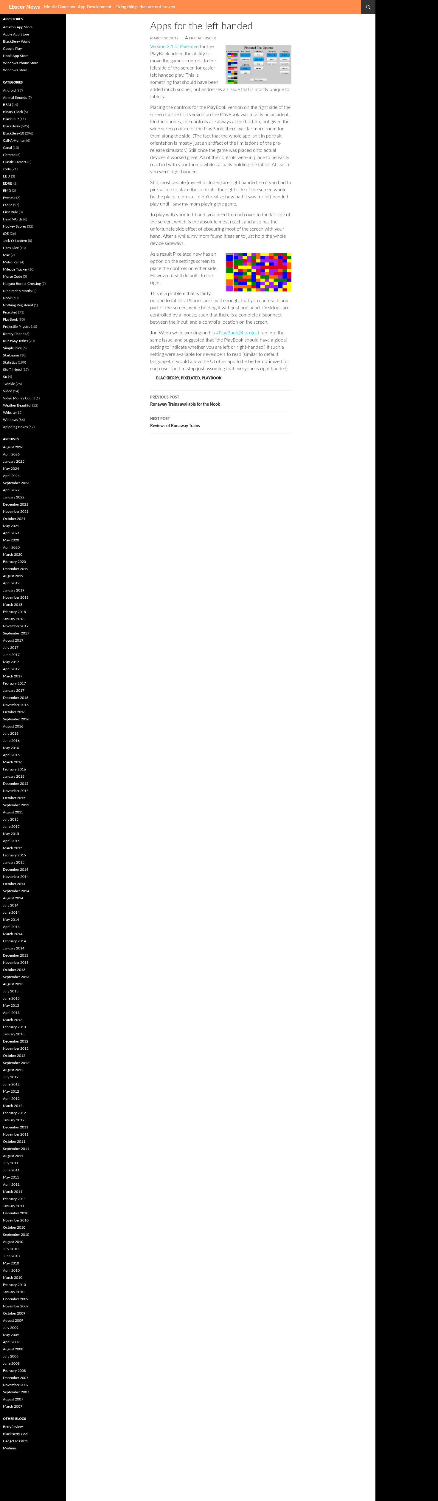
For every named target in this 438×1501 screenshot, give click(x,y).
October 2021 (14, 519)
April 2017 (11, 669)
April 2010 (11, 1270)
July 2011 (10, 1163)
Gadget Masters (15, 1441)
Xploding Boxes (15, 427)
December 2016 (15, 697)
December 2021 (15, 504)
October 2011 (14, 1141)
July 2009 (10, 1327)
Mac (6, 255)
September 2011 (16, 1149)
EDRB (8, 183)
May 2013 (11, 1005)
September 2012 (16, 1063)
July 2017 (10, 647)
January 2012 (13, 1120)
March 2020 (12, 554)
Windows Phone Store (20, 63)
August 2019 (13, 576)
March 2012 (12, 1106)
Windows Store (15, 70)
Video (7, 391)
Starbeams (11, 355)
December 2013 (15, 955)
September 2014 (16, 891)
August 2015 (13, 812)
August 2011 (13, 1156)
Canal (7, 147)
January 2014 (13, 948)
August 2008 (13, 1349)
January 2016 (13, 776)
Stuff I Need (12, 369)
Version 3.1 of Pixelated (174, 46)
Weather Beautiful (17, 405)
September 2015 (16, 805)
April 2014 (11, 927)
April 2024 (11, 476)
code (7, 169)
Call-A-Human (14, 140)
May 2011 (11, 1177)
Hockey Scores (14, 226)
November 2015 (16, 791)
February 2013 (14, 1027)
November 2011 (16, 1134)
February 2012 (14, 1113)
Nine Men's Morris (17, 291)
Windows (10, 419)
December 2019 (15, 569)
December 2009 (15, 1299)
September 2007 (16, 1392)
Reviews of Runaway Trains (175, 422)
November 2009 (16, 1306)
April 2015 (11, 841)
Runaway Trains (15, 341)
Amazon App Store (17, 27)
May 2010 (11, 1263)
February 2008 (14, 1370)
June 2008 (11, 1363)
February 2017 (14, 683)
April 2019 (11, 583)
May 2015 (11, 834)
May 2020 (11, 540)
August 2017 (13, 640)
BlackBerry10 (13, 133)
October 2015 (14, 798)
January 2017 (13, 690)
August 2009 (13, 1320)
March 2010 (12, 1277)
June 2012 (11, 1084)
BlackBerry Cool (15, 1434)
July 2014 (10, 905)
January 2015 (13, 862)
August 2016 (13, 726)
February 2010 (14, 1285)
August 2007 (13, 1399)
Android (9, 90)
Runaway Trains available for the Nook (185, 401)
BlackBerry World (16, 41)
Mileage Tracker (15, 269)
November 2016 (16, 705)
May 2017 (11, 662)
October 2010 (14, 1227)
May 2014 (11, 919)
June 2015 (11, 826)
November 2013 (16, 962)
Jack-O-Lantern (15, 241)
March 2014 (12, 934)
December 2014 (15, 869)
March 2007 (12, 1406)
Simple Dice (12, 348)
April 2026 (11, 454)
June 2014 (11, 912)
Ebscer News (24, 7)
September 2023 (16, 483)
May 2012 (11, 1091)
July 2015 (10, 819)
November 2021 (16, 511)
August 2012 (13, 1070)
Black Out (11, 119)
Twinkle (9, 384)
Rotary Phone (13, 334)
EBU (6, 176)
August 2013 (13, 984)
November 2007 (16, 1385)
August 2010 (13, 1242)
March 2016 (12, 762)
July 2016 (10, 733)
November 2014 (16, 876)
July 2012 (10, 1077)
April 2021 (11, 533)
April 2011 (11, 1184)
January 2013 (13, 1034)
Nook (7, 298)
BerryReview (13, 1427)
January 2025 (13, 461)
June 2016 (11, 740)
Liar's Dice (11, 248)
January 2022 (13, 497)
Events (8, 198)
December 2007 (15, 1378)
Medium (9, 1448)
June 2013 (11, 998)
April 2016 (11, 755)
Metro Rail (11, 262)
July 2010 (10, 1249)
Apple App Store (16, 34)
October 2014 (14, 884)
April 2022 (11, 490)
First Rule (10, 212)
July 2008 (10, 1356)
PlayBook (211, 378)
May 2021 (11, 526)
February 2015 (14, 855)
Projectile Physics (16, 326)
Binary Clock (13, 112)
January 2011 (13, 1206)
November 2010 (16, 1220)
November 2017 (16, 626)
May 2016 (11, 748)
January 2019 (13, 590)
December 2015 (15, 783)
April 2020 (11, 547)
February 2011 (14, 1199)
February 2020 (14, 561)
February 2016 (14, 769)
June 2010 (11, 1256)
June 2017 (11, 655)
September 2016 (16, 719)
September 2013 (16, 977)
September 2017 (16, 633)
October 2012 (14, 1055)
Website (9, 412)
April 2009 (11, 1342)
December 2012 (15, 1041)
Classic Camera (15, 162)
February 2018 (14, 612)
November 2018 (16, 597)
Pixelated (190, 378)
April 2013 (11, 1012)
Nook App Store (15, 56)
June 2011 (11, 1170)
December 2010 (15, 1213)
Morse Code (12, 276)
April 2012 (11, 1098)
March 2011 (12, 1191)
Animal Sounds (15, 97)
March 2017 (12, 676)
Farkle (7, 205)
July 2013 (10, 991)
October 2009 (14, 1313)
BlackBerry (167, 378)
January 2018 (13, 619)
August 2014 (13, 898)
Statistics (10, 362)
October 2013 (14, 970)
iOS (6, 233)
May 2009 (11, 1335)
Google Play (12, 48)
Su (5, 377)
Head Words (12, 219)
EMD (7, 190)
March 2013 (12, 1020)
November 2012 (16, 1048)
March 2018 (12, 604)
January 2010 (13, 1292)
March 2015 (12, 848)
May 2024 (11, 468)
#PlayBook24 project (237, 333)
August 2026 (13, 447)
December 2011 (15, 1127)
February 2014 (14, 941)
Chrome (9, 155)
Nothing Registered (18, 305)
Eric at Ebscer (202, 38)
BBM (7, 104)
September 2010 (16, 1234)
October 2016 (14, 712)
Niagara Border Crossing (22, 283)
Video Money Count (19, 398)
